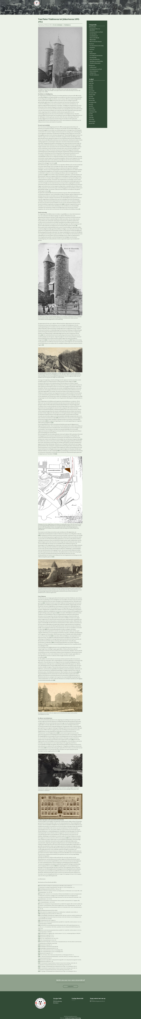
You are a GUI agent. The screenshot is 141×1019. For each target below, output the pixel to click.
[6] (63, 204)
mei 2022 (91, 106)
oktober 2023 (92, 94)
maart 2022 (91, 108)
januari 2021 (92, 123)
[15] (46, 421)
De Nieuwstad (93, 67)
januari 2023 (92, 100)
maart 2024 (91, 91)
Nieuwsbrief (93, 3)
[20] (39, 535)
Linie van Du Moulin (94, 37)
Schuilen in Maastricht (95, 63)
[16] (52, 422)
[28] (78, 672)
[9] (42, 335)
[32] (45, 748)
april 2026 (91, 83)
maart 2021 (91, 119)
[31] (72, 739)
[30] (58, 733)
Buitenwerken (92, 27)
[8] (76, 225)
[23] (58, 613)
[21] (53, 557)
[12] (43, 345)
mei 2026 (91, 81)
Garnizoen (91, 43)
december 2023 (92, 93)
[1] (45, 97)
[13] (75, 381)
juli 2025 (91, 85)
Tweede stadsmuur (94, 75)
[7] (79, 209)
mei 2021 (91, 115)
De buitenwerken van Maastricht (95, 29)
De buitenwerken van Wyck (96, 32)
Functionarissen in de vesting (97, 45)
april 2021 (91, 117)
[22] (44, 603)
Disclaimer (55, 1003)
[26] (53, 642)
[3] (56, 163)
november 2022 (92, 102)
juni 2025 (91, 87)
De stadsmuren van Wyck (96, 69)
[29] (54, 680)
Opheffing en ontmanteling (96, 61)
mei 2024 (91, 89)
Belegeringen (93, 53)
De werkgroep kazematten (96, 55)
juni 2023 (91, 96)
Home (77, 3)
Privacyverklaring (57, 1001)
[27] (46, 657)
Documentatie (93, 57)
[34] (67, 838)
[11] (71, 340)
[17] (81, 439)
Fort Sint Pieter (93, 34)
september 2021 (93, 112)
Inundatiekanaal (94, 36)
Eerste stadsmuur (57, 25)
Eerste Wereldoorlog (95, 59)
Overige (91, 51)
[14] (57, 417)
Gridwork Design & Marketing (73, 1018)
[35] (55, 865)
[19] (56, 454)
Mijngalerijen (93, 39)
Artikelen (84, 3)
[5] (49, 191)
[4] (46, 174)
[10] (46, 340)
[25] (52, 636)
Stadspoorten (93, 73)
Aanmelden (70, 986)
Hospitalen (92, 47)
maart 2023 (91, 98)
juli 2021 (91, 114)
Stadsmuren (67, 25)
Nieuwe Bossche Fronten (96, 41)
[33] (59, 751)
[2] (51, 100)
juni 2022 (91, 104)
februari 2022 (92, 110)
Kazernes (92, 49)
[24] (46, 629)
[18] (58, 450)
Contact (101, 3)
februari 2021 (92, 121)
